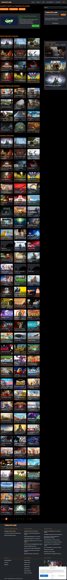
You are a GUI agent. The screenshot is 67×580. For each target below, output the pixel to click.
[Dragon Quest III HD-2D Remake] (20, 268)
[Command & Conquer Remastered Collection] (20, 326)
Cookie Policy (52, 578)
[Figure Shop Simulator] (7, 406)
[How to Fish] (20, 43)
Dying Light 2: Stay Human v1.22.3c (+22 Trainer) (53, 534)
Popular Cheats (27, 566)
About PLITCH (35, 25)
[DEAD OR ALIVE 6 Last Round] (7, 280)
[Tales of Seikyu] (33, 326)
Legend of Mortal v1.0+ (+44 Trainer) (31, 531)
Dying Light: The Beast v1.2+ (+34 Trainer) (32, 538)
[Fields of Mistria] (33, 200)
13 (14, 518)
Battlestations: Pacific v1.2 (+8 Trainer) (31, 553)
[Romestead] (33, 452)
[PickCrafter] (7, 360)
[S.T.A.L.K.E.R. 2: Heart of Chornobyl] (20, 104)
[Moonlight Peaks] (7, 314)
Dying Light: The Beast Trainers (10, 531)
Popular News (26, 568)
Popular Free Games (28, 572)
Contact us (6, 562)
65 (23, 518)
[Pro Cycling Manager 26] (20, 291)
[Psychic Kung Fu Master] (33, 188)
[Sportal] (33, 314)
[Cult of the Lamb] (20, 200)
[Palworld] (7, 115)
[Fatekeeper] (33, 486)
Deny (53, 575)
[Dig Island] (20, 349)
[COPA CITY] (20, 418)
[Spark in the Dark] (7, 211)
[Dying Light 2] (33, 127)
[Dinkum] (20, 211)
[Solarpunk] (33, 463)
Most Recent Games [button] (4, 9)
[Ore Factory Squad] (33, 222)
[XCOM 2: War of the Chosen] (7, 440)
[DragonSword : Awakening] (7, 268)
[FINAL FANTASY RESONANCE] (7, 475)
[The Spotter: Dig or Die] (20, 303)
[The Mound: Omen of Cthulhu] (7, 291)
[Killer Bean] (20, 372)
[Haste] (20, 360)
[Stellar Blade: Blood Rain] (20, 234)
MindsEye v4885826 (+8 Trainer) (30, 546)
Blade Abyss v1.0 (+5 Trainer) (49, 551)
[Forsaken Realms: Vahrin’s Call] (20, 222)
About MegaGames (7, 560)
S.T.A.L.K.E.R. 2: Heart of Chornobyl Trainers (12, 533)
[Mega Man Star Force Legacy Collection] (20, 440)
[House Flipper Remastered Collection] (7, 498)
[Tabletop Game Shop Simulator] (20, 395)
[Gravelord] (33, 440)
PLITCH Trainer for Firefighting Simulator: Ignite (33, 544)
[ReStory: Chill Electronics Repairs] (7, 188)
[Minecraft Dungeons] (20, 406)
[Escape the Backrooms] (20, 77)
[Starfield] (20, 115)
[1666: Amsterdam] (7, 77)
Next (31, 518)
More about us (55, 23)
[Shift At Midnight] (7, 257)
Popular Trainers (27, 562)
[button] (64, 567)
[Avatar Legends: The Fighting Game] (20, 257)
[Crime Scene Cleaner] (33, 429)
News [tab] (52, 44)
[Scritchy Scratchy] (33, 77)
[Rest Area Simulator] (7, 486)
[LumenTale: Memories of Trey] (20, 486)
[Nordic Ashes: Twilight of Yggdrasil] (33, 383)
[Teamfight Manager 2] (33, 475)
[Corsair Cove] (7, 222)
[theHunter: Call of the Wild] (20, 127)
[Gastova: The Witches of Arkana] (7, 383)
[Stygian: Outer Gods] (20, 509)
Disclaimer (6, 564)
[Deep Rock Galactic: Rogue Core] (20, 498)
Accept (44, 575)
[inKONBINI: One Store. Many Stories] (33, 360)
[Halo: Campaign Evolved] (33, 257)
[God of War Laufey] (7, 452)
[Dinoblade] (33, 211)
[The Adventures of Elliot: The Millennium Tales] (33, 54)
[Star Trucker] (33, 268)
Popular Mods (26, 564)
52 (21, 518)
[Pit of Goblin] (7, 200)
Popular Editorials (27, 570)
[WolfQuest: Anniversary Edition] (7, 245)
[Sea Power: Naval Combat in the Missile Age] (33, 406)
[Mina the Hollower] (7, 349)
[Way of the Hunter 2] (7, 418)
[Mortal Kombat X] (7, 127)
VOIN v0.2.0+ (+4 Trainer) (49, 549)
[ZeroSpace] (20, 245)
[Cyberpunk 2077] (20, 92)
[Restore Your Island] (7, 234)
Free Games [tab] (63, 44)
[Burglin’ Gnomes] (20, 452)
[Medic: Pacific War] (7, 372)
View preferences (61, 575)
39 (18, 518)
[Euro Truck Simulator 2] (7, 104)
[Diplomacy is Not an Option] (33, 395)
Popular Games (27, 560)
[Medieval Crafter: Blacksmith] (7, 54)
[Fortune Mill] (7, 463)
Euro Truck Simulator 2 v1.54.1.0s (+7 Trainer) (52, 547)
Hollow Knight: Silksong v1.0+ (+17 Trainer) (32, 536)
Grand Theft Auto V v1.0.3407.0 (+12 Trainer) (52, 553)
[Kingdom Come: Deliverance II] (33, 104)
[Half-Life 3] (20, 314)
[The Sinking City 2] (7, 43)
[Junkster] (33, 291)
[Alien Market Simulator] (33, 372)
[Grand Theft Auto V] (7, 92)
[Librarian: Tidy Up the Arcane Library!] (7, 66)
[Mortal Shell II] (33, 66)
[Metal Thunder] (33, 337)
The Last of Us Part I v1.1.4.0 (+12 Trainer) (52, 539)
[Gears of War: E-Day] (7, 395)
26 (16, 518)
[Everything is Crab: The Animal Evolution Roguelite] (7, 337)
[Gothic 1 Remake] (33, 509)
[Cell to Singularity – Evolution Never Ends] (33, 234)
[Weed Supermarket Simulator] (20, 280)
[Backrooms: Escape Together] (7, 303)
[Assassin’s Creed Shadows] (33, 92)
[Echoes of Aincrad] (33, 280)
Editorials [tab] (57, 44)
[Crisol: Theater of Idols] (20, 54)
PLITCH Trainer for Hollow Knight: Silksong (32, 548)
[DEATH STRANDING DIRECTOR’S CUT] (20, 429)
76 (27, 518)
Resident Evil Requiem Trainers (10, 535)
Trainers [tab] (47, 44)
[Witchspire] (20, 463)
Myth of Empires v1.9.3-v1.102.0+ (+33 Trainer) (53, 541)
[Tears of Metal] (33, 245)
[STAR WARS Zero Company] (20, 66)
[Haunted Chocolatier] (20, 383)
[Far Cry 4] (33, 115)
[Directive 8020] (7, 326)
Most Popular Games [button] (13, 9)
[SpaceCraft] (7, 429)
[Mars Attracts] (33, 349)
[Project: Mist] (20, 337)
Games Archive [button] (22, 9)
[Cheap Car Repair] (7, 509)
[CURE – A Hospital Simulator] (33, 303)
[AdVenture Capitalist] (20, 475)
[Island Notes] (33, 43)
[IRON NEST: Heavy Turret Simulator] (20, 188)
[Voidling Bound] (33, 418)
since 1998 (63, 14)
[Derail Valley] (33, 498)
